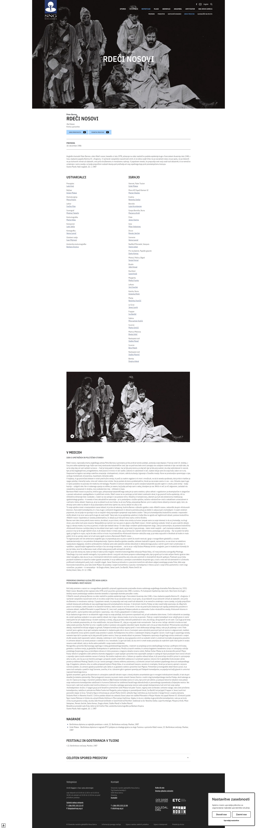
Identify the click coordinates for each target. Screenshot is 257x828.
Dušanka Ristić (134, 293)
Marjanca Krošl (134, 213)
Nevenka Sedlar (134, 199)
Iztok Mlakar (133, 186)
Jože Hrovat (132, 266)
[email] (75, 808)
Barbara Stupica (72, 246)
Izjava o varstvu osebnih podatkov (137, 824)
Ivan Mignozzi (71, 239)
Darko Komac (133, 253)
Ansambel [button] (178, 9)
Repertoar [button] (146, 9)
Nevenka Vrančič (134, 300)
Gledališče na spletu (205, 14)
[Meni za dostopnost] (3, 825)
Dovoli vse (221, 814)
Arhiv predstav (189, 14)
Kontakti (114, 797)
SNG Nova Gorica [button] (205, 9)
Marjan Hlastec (134, 192)
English (206, 4)
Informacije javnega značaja (111, 824)
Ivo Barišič (132, 314)
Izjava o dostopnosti (160, 824)
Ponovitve (161, 14)
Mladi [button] (156, 9)
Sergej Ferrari (133, 260)
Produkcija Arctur (178, 824)
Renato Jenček (134, 233)
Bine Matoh (132, 347)
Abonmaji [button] (166, 9)
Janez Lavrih (133, 307)
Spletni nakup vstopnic (74, 802)
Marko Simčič (133, 327)
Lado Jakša (70, 226)
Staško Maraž (133, 341)
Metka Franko (133, 280)
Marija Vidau (71, 219)
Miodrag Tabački (72, 213)
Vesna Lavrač (71, 233)
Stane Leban (133, 246)
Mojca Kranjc (71, 199)
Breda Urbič (132, 334)
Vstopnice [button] (133, 9)
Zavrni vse (241, 814)
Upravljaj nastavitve (231, 820)
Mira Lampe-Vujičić (135, 320)
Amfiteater (190, 9)
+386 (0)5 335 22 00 (120, 805)
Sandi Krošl (132, 273)
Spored (123, 9)
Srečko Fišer (71, 206)
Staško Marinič (134, 354)
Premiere (151, 14)
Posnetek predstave (97, 132)
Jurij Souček (133, 287)
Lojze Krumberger (135, 206)
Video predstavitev (75, 132)
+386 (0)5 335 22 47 (75, 805)
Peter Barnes (71, 114)
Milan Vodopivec (134, 226)
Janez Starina (133, 219)
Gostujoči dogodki (174, 14)
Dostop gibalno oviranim (164, 790)
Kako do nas (159, 787)
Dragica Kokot (133, 361)
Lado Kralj (70, 186)
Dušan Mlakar (71, 192)
